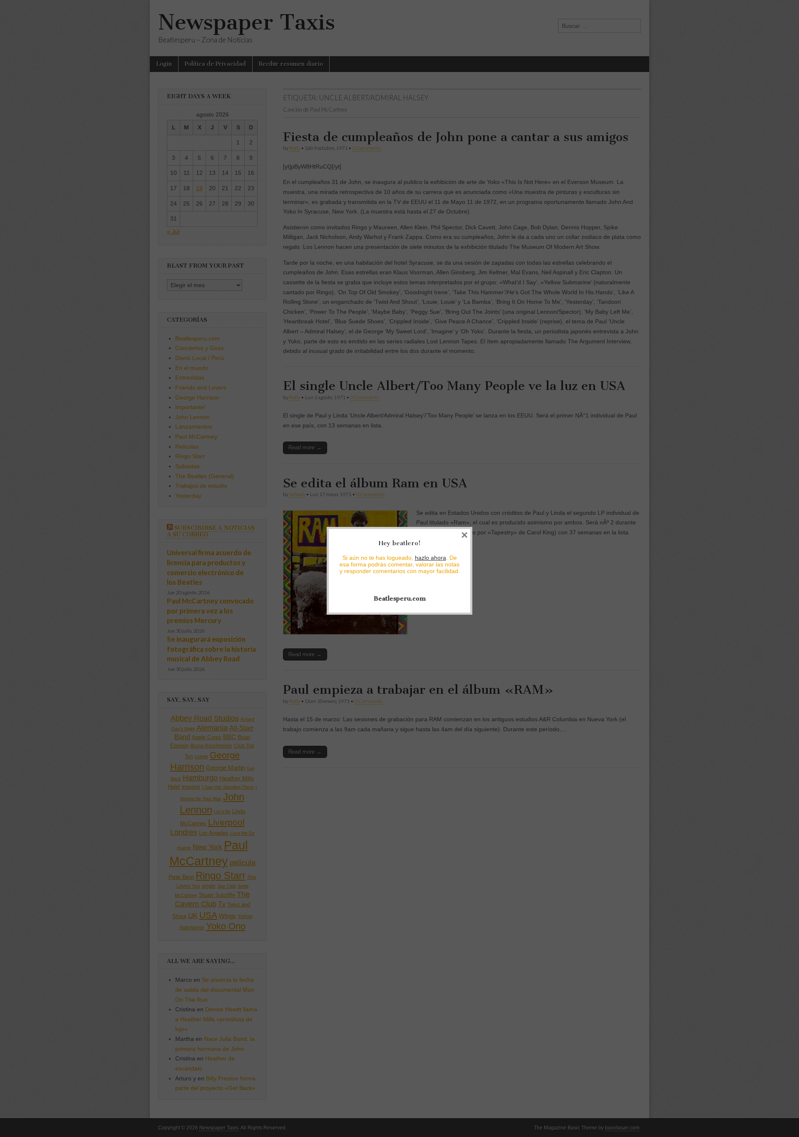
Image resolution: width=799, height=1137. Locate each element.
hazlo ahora (430, 557)
